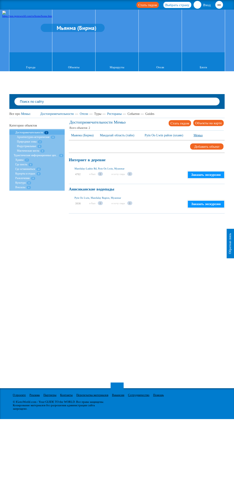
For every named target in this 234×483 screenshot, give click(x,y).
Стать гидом (147, 5)
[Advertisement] (151, 245)
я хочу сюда (118, 174)
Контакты (66, 395)
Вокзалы (20, 187)
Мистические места (28, 150)
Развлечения (22, 178)
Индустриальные (26, 146)
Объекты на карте (208, 123)
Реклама (34, 395)
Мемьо (25, 114)
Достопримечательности (57, 114)
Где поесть (21, 164)
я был (92, 174)
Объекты (74, 67)
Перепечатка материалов (92, 395)
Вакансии (118, 395)
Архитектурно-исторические (33, 137)
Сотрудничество (138, 395)
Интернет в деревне (87, 160)
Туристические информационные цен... (36, 155)
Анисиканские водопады (91, 189)
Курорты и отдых (25, 173)
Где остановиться (25, 169)
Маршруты (117, 67)
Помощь (158, 395)
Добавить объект (207, 146)
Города (30, 67)
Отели (160, 67)
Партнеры (49, 395)
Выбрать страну (177, 5)
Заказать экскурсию (206, 175)
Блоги (203, 67)
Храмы (19, 159)
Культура (20, 182)
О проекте (19, 395)
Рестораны (114, 114)
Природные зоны (27, 141)
